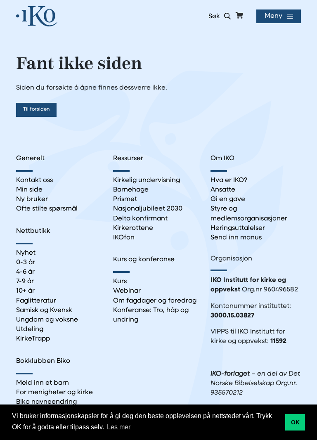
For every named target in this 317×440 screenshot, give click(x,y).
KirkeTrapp (33, 339)
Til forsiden (36, 109)
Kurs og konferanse (144, 259)
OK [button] (295, 422)
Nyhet (25, 253)
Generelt (30, 158)
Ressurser (128, 158)
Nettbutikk (33, 231)
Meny (273, 16)
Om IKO (222, 158)
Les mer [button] (118, 427)
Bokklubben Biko (43, 361)
